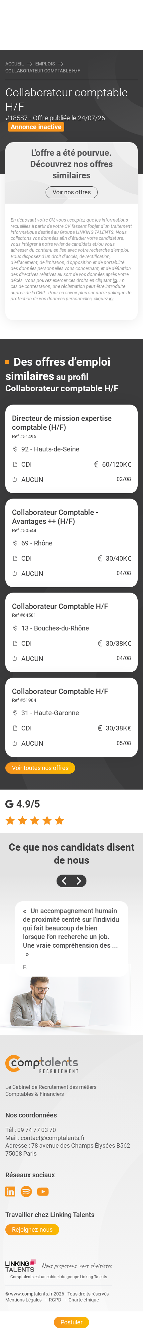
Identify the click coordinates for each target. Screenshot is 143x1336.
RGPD (55, 1299)
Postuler (71, 1322)
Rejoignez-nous (32, 1229)
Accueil (14, 63)
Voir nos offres (72, 192)
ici (115, 280)
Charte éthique (84, 1299)
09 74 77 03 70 (36, 1129)
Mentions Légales (23, 1299)
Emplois (45, 63)
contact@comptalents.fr (53, 1137)
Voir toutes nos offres (40, 767)
